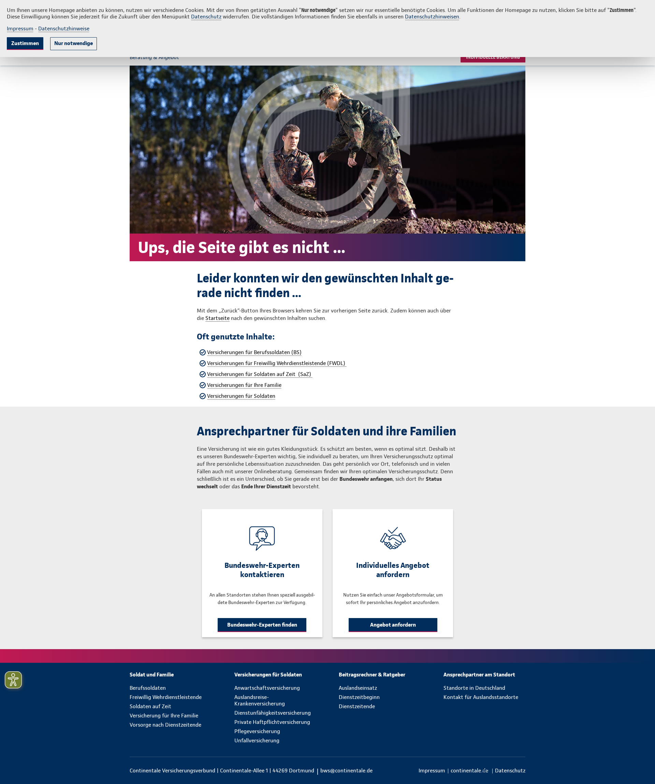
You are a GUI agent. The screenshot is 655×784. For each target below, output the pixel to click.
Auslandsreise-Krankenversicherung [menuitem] (259, 700)
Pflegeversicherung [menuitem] (257, 731)
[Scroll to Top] (621, 371)
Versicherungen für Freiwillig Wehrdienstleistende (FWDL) (277, 363)
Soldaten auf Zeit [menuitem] (150, 706)
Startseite (217, 318)
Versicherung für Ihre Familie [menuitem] (164, 715)
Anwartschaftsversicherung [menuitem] (267, 688)
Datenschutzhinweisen (432, 16)
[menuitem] (171, 674)
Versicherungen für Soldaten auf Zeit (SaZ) (259, 374)
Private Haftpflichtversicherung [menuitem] (272, 722)
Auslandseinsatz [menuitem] (358, 688)
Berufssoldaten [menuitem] (148, 688)
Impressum (20, 28)
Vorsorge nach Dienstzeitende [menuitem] (165, 725)
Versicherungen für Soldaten (241, 396)
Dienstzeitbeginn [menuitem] (359, 697)
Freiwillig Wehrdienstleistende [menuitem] (166, 697)
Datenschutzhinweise (63, 28)
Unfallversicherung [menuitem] (256, 740)
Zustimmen (25, 43)
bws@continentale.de (346, 770)
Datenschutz (206, 16)
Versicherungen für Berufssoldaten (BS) (254, 352)
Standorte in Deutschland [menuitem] (474, 688)
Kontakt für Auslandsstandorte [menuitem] (480, 697)
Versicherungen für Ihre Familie (244, 385)
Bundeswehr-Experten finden (262, 624)
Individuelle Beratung (493, 57)
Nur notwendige (73, 43)
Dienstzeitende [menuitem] (357, 706)
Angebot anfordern (393, 624)
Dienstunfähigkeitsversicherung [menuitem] (272, 713)
